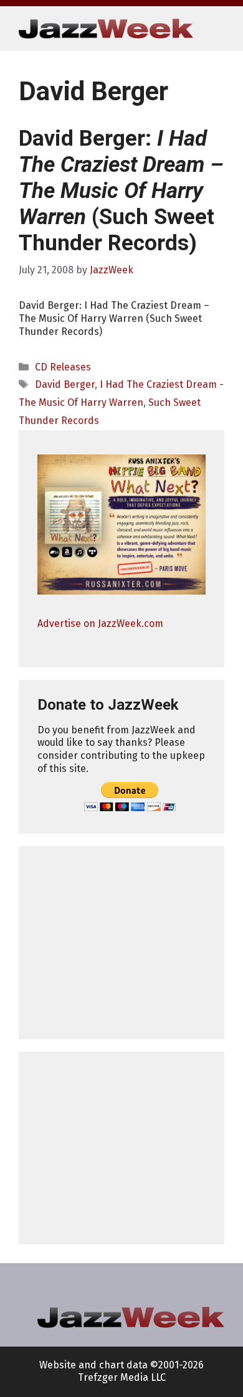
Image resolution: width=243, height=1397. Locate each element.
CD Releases (63, 367)
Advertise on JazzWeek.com (100, 623)
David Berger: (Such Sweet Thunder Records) (121, 191)
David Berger (65, 384)
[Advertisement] (121, 942)
